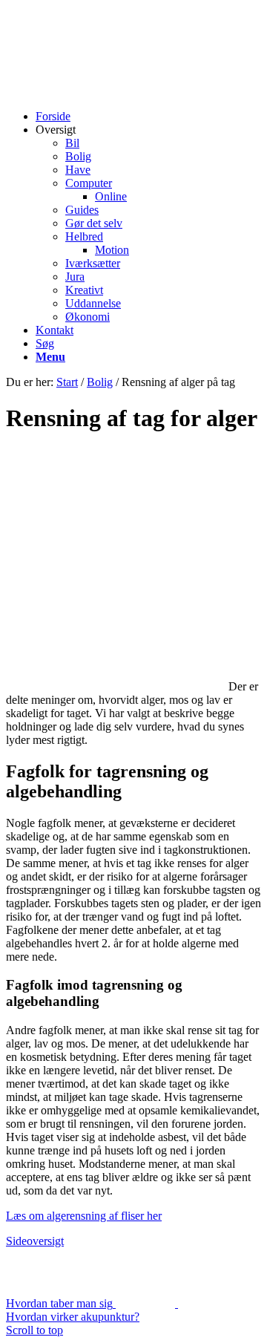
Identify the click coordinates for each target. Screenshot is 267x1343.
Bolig (100, 382)
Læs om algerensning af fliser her (84, 1215)
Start (67, 382)
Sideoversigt (35, 1241)
